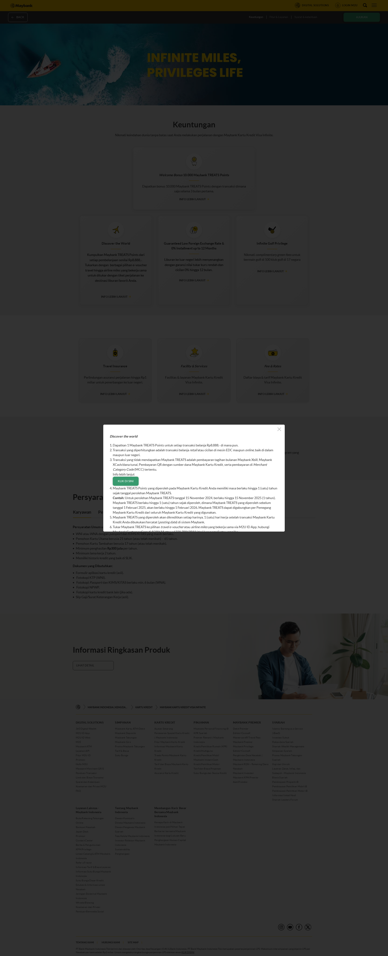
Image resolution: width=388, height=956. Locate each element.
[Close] (279, 429)
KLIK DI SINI (126, 481)
